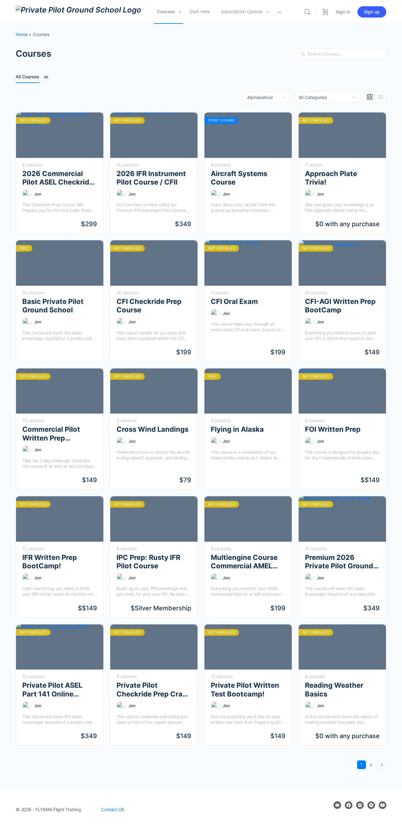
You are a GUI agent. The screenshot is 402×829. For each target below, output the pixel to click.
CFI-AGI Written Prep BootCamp (340, 305)
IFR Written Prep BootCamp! (49, 561)
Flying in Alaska (237, 429)
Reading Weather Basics (334, 689)
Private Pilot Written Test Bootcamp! (245, 689)
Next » (382, 764)
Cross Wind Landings (152, 429)
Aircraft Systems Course (239, 177)
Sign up (372, 11)
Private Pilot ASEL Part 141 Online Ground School (52, 689)
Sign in (343, 11)
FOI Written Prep (333, 429)
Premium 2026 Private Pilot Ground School (339, 562)
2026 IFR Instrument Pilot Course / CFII (151, 177)
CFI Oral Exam (234, 301)
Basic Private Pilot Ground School (53, 305)
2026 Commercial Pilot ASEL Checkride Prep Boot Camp (57, 178)
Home (22, 34)
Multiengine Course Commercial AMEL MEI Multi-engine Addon (244, 562)
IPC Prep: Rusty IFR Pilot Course (148, 561)
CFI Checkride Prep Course (149, 305)
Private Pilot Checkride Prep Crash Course (154, 689)
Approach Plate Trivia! (331, 177)
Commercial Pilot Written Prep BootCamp (51, 433)
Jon (37, 193)
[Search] (307, 12)
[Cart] (325, 12)
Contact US (112, 809)
